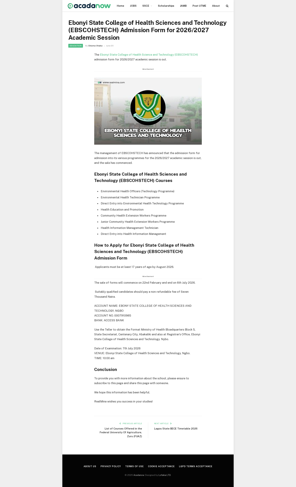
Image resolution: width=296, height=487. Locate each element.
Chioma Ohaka (95, 46)
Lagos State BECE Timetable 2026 (176, 428)
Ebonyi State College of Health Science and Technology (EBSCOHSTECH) (149, 54)
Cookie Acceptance (161, 466)
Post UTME (199, 5)
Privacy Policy (111, 466)
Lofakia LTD (165, 475)
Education (76, 46)
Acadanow (138, 475)
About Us (90, 466)
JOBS (133, 5)
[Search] (227, 6)
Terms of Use (134, 466)
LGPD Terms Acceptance (195, 466)
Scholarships (166, 5)
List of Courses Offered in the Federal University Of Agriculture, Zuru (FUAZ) (121, 432)
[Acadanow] (89, 6)
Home (120, 5)
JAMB (183, 5)
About (216, 5)
